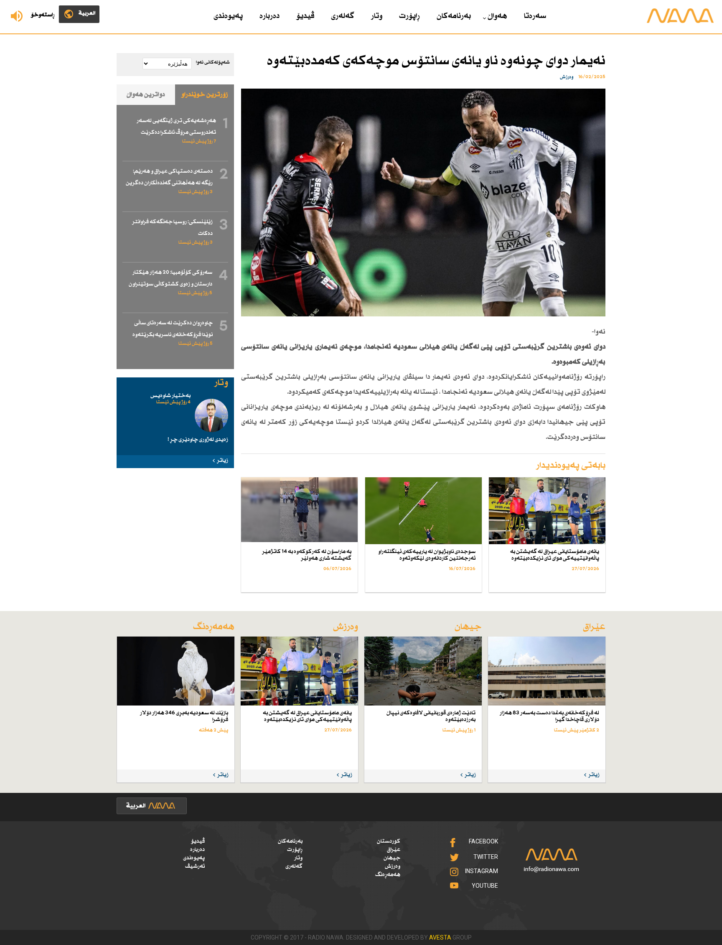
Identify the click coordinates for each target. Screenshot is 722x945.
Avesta (440, 937)
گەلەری (342, 16)
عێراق (393, 849)
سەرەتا (535, 16)
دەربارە (269, 16)
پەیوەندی (228, 16)
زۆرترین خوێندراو (204, 95)
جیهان (392, 858)
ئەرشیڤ (195, 866)
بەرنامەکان (454, 16)
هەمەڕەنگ (387, 874)
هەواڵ (497, 16)
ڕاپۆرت (409, 16)
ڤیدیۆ (305, 16)
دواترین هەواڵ (146, 95)
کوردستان (388, 841)
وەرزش (392, 866)
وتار (376, 16)
